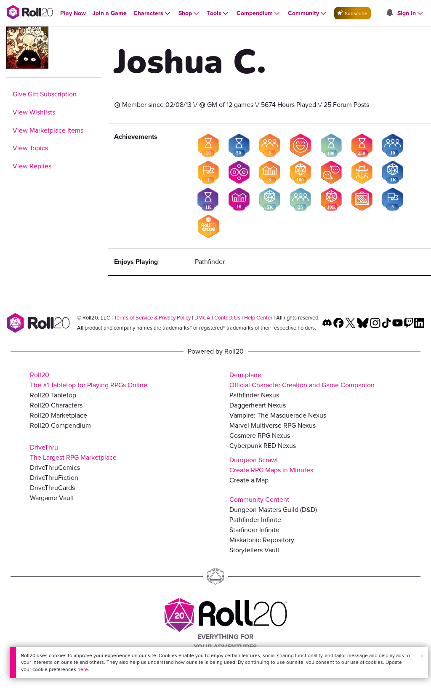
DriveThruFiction (54, 477)
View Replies (32, 166)
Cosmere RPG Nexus (259, 435)
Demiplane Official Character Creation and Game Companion (302, 380)
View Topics (30, 148)
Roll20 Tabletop (53, 395)
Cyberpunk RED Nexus (262, 445)
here (82, 669)
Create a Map (249, 480)
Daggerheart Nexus (257, 405)
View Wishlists (34, 112)
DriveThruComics (55, 467)
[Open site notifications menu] (389, 13)
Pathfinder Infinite (255, 520)
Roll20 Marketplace (58, 415)
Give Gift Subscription (45, 94)
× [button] (422, 656)
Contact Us (227, 318)
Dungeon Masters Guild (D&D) (273, 509)
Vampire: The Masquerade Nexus (277, 415)
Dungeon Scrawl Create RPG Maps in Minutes (271, 465)
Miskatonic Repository (261, 540)
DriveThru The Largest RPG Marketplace (73, 452)
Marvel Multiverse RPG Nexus (272, 425)
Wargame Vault (52, 498)
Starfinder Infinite (254, 530)
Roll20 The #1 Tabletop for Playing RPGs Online (88, 380)
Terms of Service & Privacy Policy (152, 318)
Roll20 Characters (56, 405)
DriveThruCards (52, 488)
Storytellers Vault (254, 550)
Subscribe (355, 13)
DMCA (202, 318)
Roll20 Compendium (60, 425)
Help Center (258, 318)
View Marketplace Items (48, 130)
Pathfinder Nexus (254, 395)
